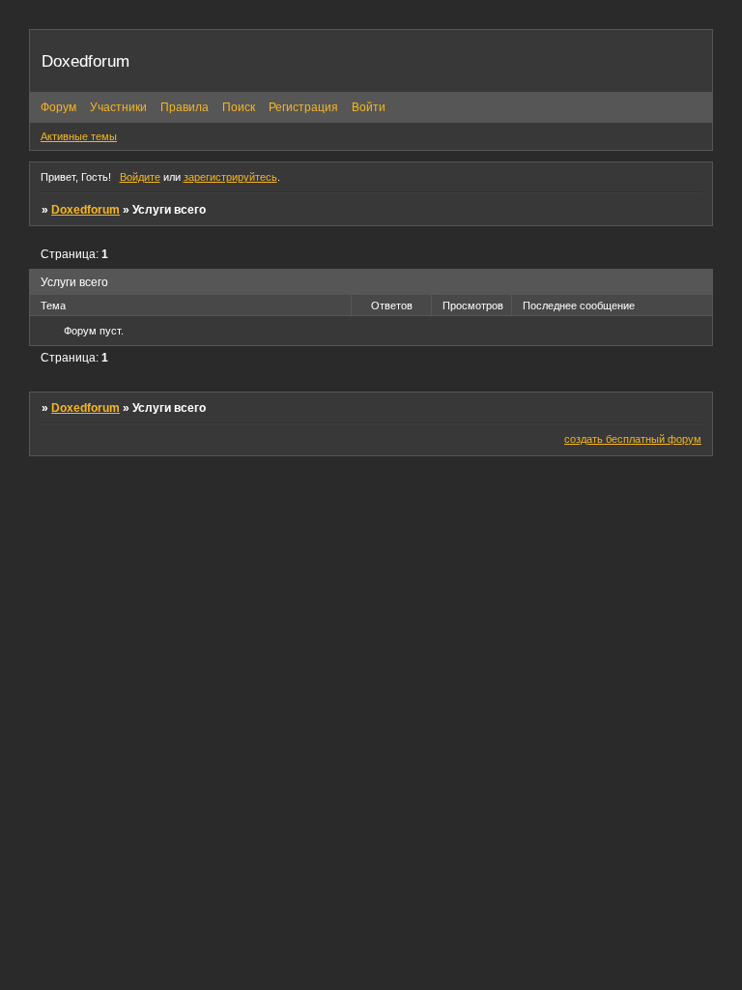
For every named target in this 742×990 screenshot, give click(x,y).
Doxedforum (85, 210)
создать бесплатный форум (632, 439)
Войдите (140, 177)
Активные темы (79, 136)
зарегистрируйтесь (230, 177)
